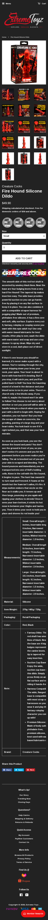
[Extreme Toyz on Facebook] (21, 895)
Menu (8, 4)
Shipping (6, 208)
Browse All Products (24, 855)
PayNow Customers (24, 839)
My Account (24, 835)
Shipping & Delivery (24, 819)
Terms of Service (24, 862)
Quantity (6, 243)
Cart (43, 4)
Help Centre (24, 815)
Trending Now (24, 799)
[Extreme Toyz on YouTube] (26, 895)
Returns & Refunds (24, 822)
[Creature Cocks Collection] (24, 276)
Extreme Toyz (32, 905)
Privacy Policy (24, 859)
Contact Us (24, 842)
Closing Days (24, 802)
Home (4, 37)
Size (4, 231)
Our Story (24, 795)
